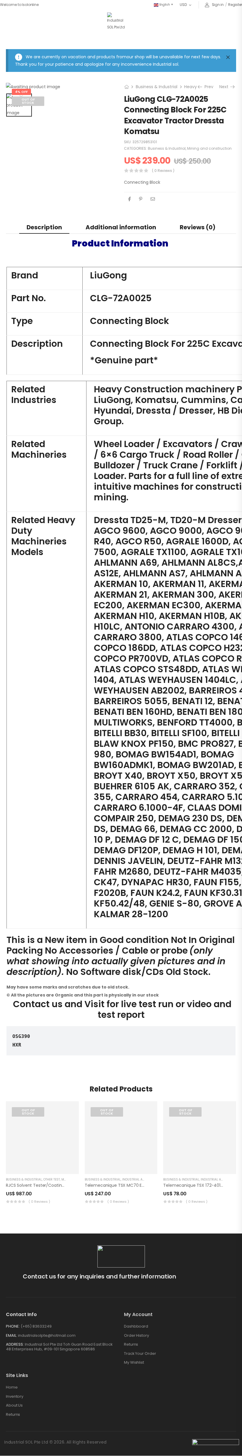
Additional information (121, 227)
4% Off (21, 91)
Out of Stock (28, 101)
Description (44, 227)
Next (226, 87)
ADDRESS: (15, 1344)
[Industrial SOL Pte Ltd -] (116, 21)
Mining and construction (209, 148)
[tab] (44, 227)
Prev (207, 87)
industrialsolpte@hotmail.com (47, 1335)
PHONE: (13, 1326)
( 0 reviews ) (163, 170)
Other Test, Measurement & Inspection (73, 1179)
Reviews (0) (197, 227)
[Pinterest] (140, 199)
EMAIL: (11, 1335)
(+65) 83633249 (36, 1326)
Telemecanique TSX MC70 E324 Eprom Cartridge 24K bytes (145, 1185)
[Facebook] (129, 199)
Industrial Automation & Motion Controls (157, 1179)
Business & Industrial (156, 87)
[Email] (153, 199)
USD (183, 4)
